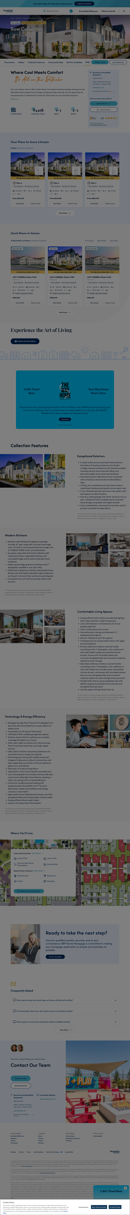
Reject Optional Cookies (99, 1207)
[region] (65, 1207)
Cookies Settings (83, 1207)
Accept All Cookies (115, 1207)
